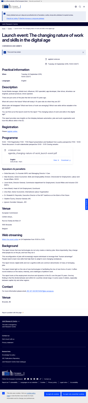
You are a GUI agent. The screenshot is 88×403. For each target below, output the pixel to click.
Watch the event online (10, 239)
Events (10, 28)
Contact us (47, 379)
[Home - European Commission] (12, 6)
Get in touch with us (8, 339)
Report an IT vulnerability (10, 382)
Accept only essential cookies (73, 394)
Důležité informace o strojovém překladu (31, 18)
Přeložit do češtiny (12, 18)
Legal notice (63, 382)
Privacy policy (52, 382)
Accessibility (74, 382)
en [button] (76, 7)
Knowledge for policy (8, 355)
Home (3, 28)
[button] (56, 160)
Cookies (42, 382)
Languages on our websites (28, 382)
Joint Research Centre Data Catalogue (14, 362)
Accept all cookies (52, 394)
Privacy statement (7, 342)
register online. (12, 131)
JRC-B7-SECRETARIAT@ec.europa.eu (40, 291)
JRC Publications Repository (11, 358)
